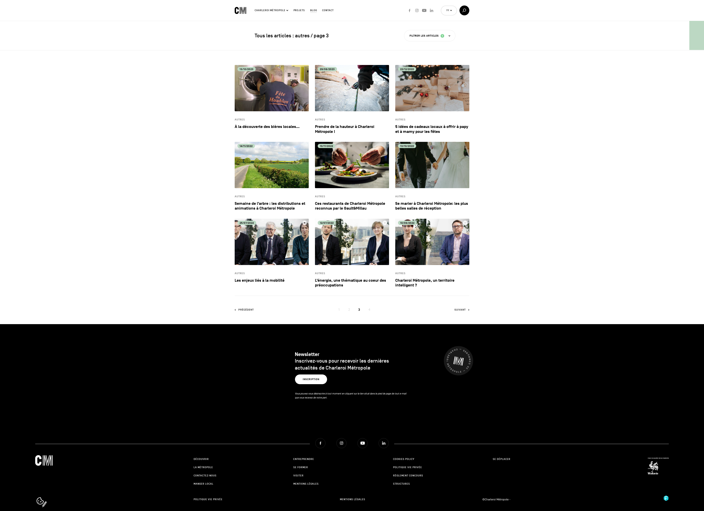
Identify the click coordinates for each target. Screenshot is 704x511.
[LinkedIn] (431, 10)
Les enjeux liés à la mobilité (260, 280)
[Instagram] (417, 10)
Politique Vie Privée (407, 467)
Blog (313, 10)
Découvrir (201, 459)
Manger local (203, 483)
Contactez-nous (205, 475)
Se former (300, 467)
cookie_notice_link (46, 497)
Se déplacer (501, 459)
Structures (401, 483)
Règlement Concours (408, 475)
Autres (240, 119)
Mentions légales (306, 483)
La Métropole (203, 467)
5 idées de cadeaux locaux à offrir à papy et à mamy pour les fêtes (431, 129)
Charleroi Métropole (270, 10)
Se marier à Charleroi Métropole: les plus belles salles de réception (431, 206)
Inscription (311, 379)
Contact (327, 10)
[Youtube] (424, 10)
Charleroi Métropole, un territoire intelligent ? (424, 283)
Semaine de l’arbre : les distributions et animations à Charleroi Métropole (270, 206)
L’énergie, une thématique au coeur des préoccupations (350, 283)
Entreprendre (303, 459)
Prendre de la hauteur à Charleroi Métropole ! (344, 129)
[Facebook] (409, 10)
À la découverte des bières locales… (267, 126)
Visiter (298, 475)
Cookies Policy (403, 459)
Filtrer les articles (426, 36)
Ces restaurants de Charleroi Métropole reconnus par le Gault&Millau (350, 206)
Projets (299, 10)
